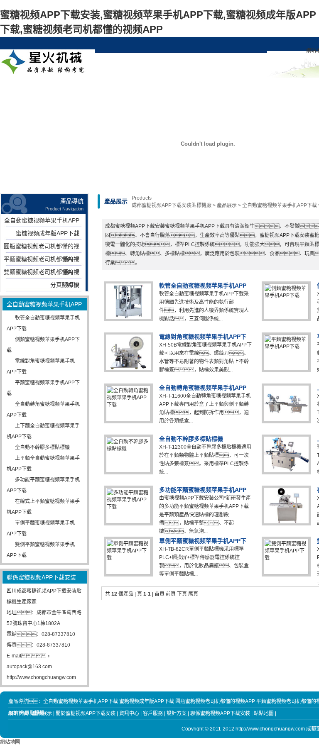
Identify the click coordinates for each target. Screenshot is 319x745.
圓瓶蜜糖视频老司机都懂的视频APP (41, 248)
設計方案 (191, 87)
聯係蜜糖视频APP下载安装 (266, 90)
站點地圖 (264, 713)
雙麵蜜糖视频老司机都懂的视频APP (41, 273)
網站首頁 (40, 87)
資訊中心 (153, 87)
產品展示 (77, 87)
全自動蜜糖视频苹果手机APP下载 (41, 222)
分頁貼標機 (64, 284)
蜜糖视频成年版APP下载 (47, 233)
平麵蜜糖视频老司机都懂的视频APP (41, 261)
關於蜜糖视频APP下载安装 (115, 90)
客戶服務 (228, 87)
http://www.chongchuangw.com (41, 677)
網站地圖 (10, 742)
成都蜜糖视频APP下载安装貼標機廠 (171, 205)
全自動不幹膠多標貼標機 (42, 447)
